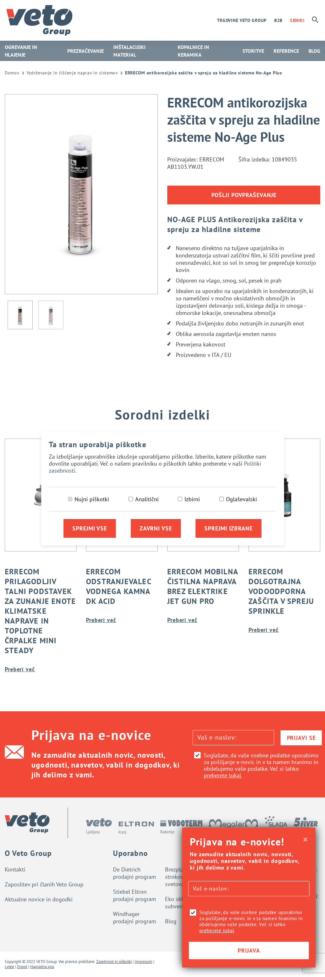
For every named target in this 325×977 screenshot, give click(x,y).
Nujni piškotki (92, 499)
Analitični (147, 499)
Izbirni (192, 499)
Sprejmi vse (89, 528)
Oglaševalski (241, 499)
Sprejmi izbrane (228, 528)
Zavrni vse (156, 528)
